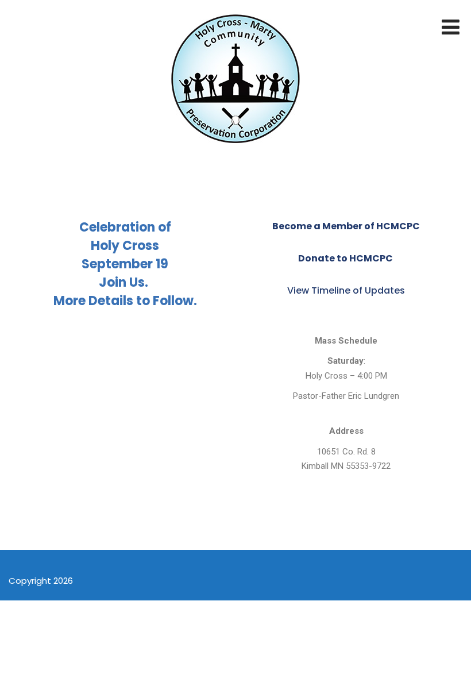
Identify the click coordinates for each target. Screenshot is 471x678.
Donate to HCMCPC (346, 258)
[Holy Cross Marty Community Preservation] (235, 149)
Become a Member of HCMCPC (346, 226)
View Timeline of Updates (346, 290)
